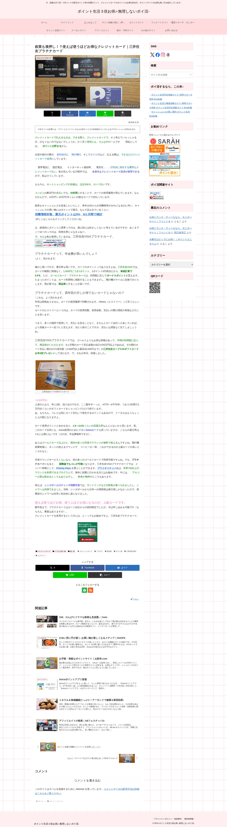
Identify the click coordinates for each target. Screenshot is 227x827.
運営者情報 (189, 819)
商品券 (109, 551)
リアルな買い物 (60, 551)
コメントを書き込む (87, 780)
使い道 (72, 551)
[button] (122, 114)
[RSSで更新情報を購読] (90, 590)
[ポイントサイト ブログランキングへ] (156, 197)
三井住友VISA (131, 551)
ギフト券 (119, 551)
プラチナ (99, 551)
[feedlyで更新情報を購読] (84, 590)
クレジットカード (44, 551)
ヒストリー (42, 555)
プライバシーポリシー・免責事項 (168, 819)
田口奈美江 (180, 232)
